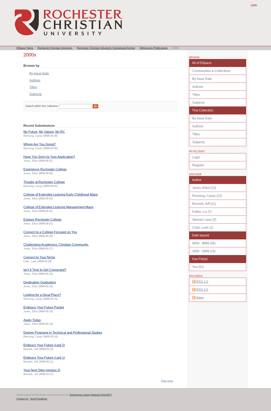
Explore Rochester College (42, 219)
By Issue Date (39, 73)
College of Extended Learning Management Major (58, 207)
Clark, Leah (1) (202, 227)
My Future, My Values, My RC (44, 131)
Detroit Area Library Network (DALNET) (91, 395)
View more (167, 380)
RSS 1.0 (202, 281)
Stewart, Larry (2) (204, 219)
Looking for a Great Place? (42, 295)
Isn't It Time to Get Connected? (44, 270)
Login (254, 4)
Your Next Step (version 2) (41, 370)
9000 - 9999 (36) (203, 243)
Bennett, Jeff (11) (204, 203)
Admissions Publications (153, 47)
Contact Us (22, 398)
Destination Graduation (39, 282)
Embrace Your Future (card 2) (44, 345)
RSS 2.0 (202, 289)
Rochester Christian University (54, 47)
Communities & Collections (211, 71)
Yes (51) (198, 267)
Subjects (35, 94)
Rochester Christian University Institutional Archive (106, 47)
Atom (200, 297)
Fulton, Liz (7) (201, 211)
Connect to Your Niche (39, 257)
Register (198, 165)
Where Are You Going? (39, 144)
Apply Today (32, 320)
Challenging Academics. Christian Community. (56, 244)
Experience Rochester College (45, 169)
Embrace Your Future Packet (43, 307)
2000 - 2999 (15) (203, 251)
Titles (33, 87)
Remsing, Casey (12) (207, 195)
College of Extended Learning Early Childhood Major (60, 194)
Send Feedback (38, 398)
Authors (34, 80)
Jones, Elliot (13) (204, 188)
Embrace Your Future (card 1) (44, 357)
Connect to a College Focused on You (50, 232)
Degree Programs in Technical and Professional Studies (62, 332)
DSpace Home (24, 47)
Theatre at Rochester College (44, 182)
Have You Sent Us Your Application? (49, 157)
